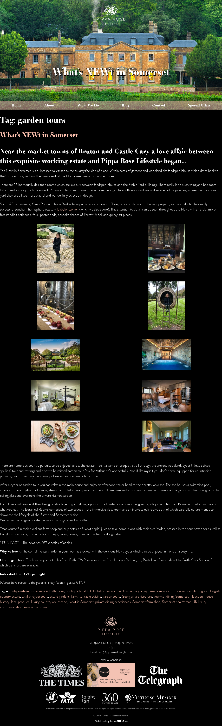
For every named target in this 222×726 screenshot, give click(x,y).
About (49, 105)
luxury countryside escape (49, 601)
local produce (20, 601)
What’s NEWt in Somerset (39, 134)
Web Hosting (101, 721)
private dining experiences (113, 601)
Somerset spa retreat (176, 601)
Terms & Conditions (111, 660)
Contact (158, 105)
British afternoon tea (107, 591)
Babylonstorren (67, 209)
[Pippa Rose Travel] (111, 25)
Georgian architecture (137, 596)
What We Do (88, 105)
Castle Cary (131, 591)
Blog (125, 105)
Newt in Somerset (81, 601)
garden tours (111, 596)
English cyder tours (35, 596)
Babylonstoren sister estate (29, 591)
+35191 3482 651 (123, 643)
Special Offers (199, 105)
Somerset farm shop (146, 601)
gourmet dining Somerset (171, 596)
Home (16, 105)
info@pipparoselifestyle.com (115, 652)
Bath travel (56, 591)
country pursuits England (191, 591)
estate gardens (60, 596)
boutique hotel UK (78, 591)
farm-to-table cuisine (86, 596)
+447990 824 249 (100, 643)
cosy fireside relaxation (156, 591)
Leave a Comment (35, 607)
